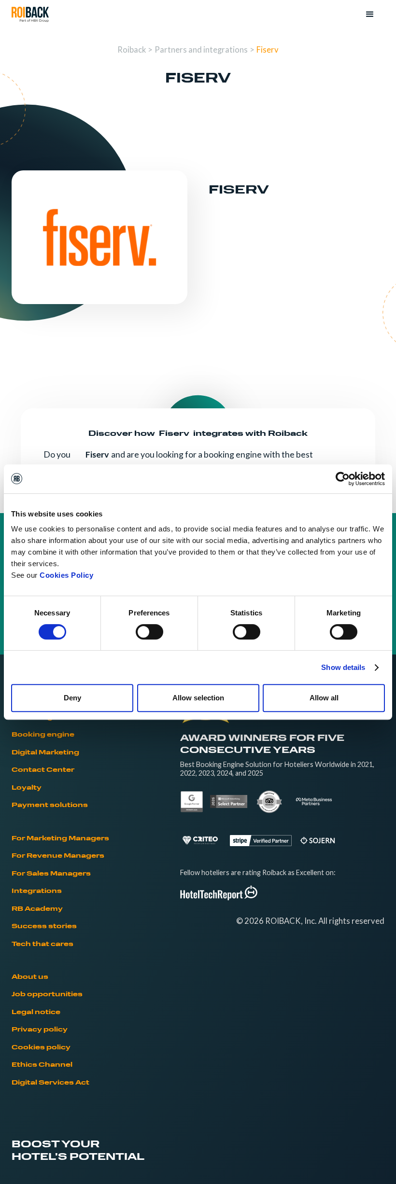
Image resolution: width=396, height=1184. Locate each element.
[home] (30, 14)
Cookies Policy (66, 575)
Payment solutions (50, 805)
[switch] (149, 632)
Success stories (44, 926)
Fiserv (267, 50)
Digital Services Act (50, 1083)
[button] (369, 14)
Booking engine (43, 735)
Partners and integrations (201, 50)
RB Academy (37, 909)
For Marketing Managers (60, 839)
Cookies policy (41, 1048)
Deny (72, 698)
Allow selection (198, 698)
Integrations (37, 891)
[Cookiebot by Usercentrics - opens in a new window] (342, 479)
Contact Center (43, 770)
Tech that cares (42, 944)
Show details (343, 667)
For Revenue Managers (58, 856)
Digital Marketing (45, 753)
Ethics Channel (42, 1065)
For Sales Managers (51, 874)
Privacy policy (40, 1030)
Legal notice (36, 1012)
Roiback (131, 50)
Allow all (324, 698)
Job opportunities (47, 994)
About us (30, 977)
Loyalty (27, 788)
